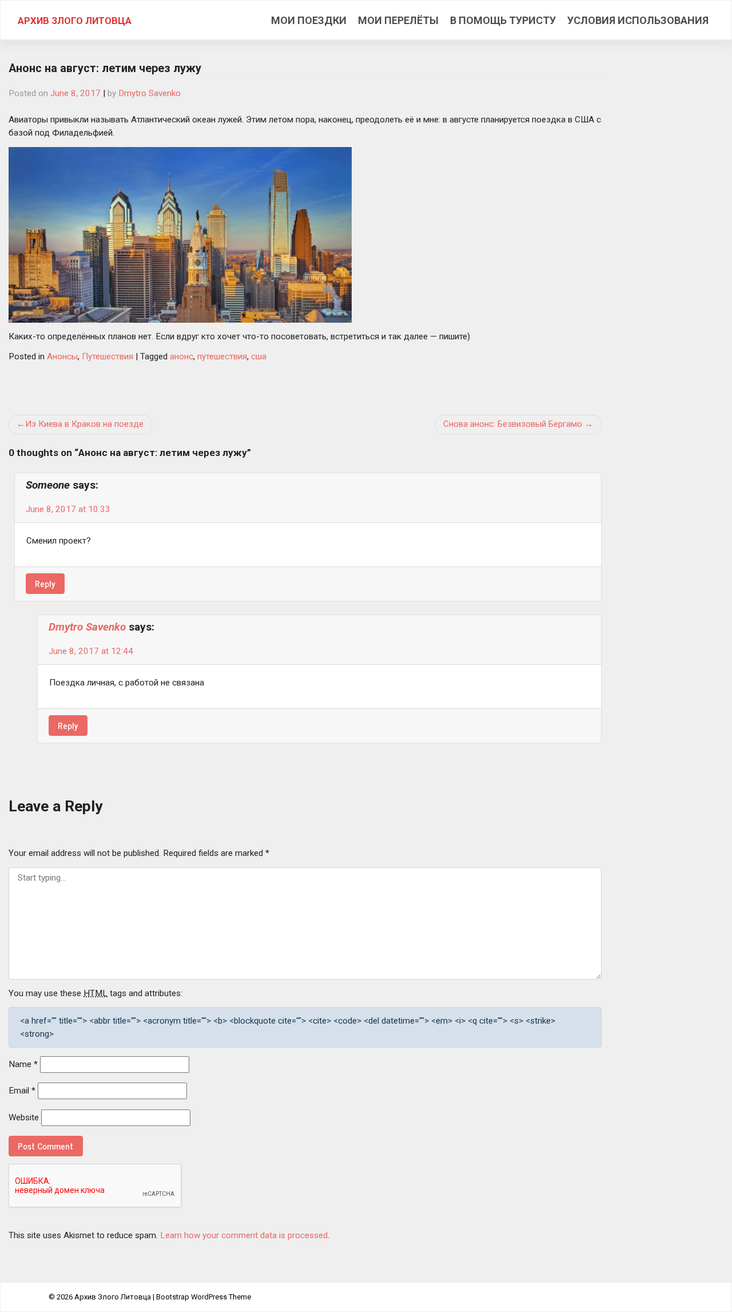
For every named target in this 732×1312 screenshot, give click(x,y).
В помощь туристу (503, 20)
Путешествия (107, 356)
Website (24, 1117)
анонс (181, 356)
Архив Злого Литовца (75, 20)
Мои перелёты (398, 20)
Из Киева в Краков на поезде (84, 424)
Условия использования (638, 20)
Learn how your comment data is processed (244, 1235)
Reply (45, 583)
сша (258, 356)
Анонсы (62, 356)
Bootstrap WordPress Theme (203, 1297)
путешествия (222, 356)
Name (23, 1064)
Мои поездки (309, 20)
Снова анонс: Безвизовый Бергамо (512, 424)
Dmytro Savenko (149, 93)
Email (22, 1090)
